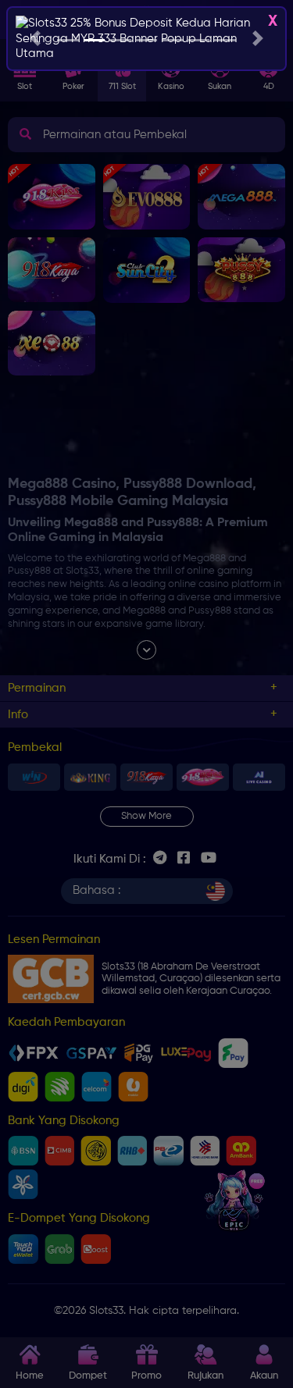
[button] (35, 39)
